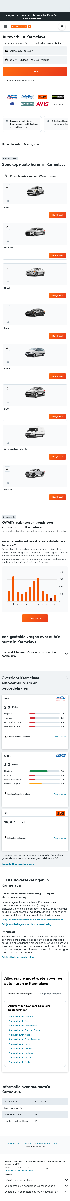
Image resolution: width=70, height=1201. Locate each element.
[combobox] (16, 43)
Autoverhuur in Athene (20, 1057)
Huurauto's (28, 1143)
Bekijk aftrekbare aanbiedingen (19, 957)
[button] (66, 16)
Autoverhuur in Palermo (21, 1016)
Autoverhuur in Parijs (19, 1062)
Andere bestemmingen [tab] (19, 993)
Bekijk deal (57, 215)
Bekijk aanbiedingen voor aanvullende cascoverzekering (32, 919)
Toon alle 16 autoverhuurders (18, 863)
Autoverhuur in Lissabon (21, 1048)
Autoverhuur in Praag (19, 1021)
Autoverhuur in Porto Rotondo (24, 1039)
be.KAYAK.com (13, 1143)
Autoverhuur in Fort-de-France (24, 1030)
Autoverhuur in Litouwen (48, 1143)
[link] (35, 618)
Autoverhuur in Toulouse (21, 1052)
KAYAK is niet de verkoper (19, 1179)
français (36, 18)
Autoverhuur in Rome (20, 1043)
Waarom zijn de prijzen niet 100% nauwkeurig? (31, 1191)
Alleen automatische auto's (20, 80)
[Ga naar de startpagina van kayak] (21, 26)
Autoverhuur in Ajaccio (20, 1034)
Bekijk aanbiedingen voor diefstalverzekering (26, 924)
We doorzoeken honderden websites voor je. (30, 1185)
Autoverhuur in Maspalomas (23, 1025)
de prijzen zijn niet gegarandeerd (19, 1170)
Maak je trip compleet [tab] (49, 993)
